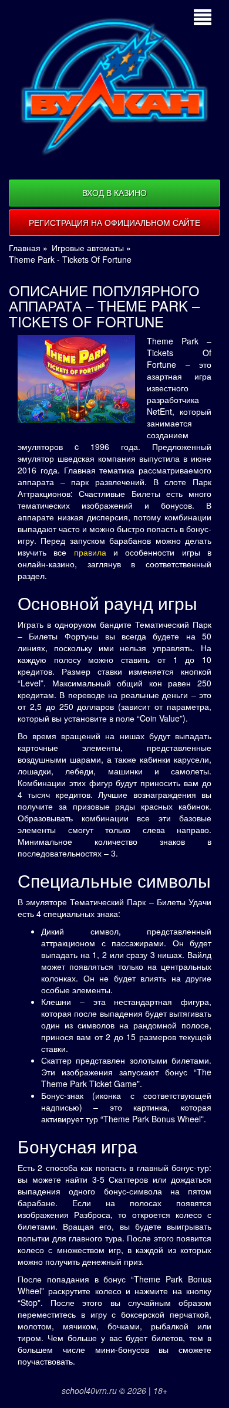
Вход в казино (114, 192)
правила (90, 552)
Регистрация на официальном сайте (114, 222)
